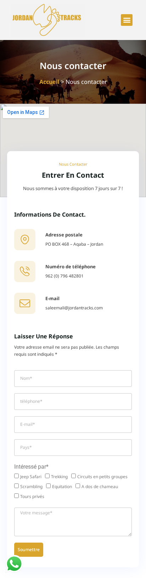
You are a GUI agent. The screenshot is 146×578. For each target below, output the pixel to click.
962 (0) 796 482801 (64, 276)
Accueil (49, 82)
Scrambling (31, 486)
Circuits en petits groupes (102, 477)
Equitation (62, 486)
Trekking (59, 477)
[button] (127, 20)
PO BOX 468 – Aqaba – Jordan (74, 244)
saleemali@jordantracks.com (74, 308)
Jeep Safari (30, 477)
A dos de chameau (100, 486)
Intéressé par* (31, 466)
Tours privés (32, 496)
